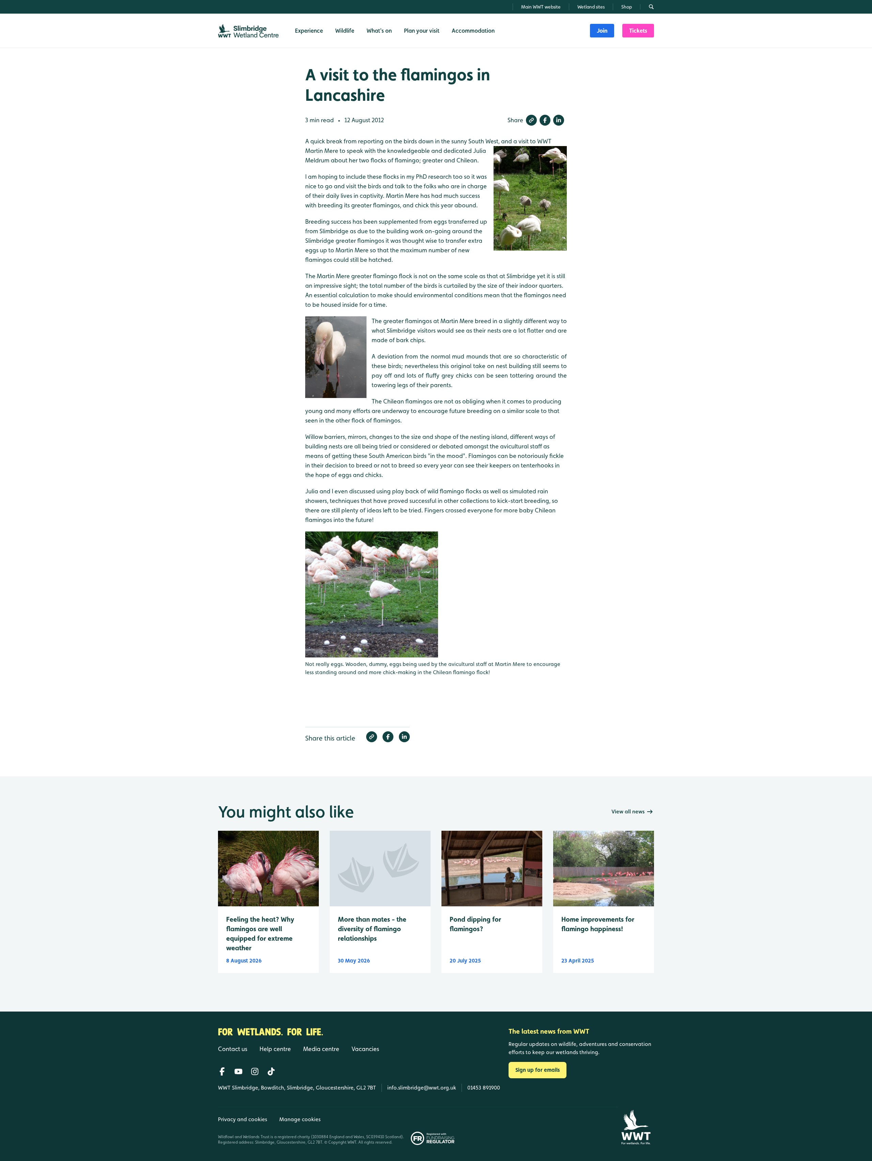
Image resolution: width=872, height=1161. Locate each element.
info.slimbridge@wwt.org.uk (421, 1087)
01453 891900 (483, 1087)
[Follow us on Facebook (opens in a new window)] (222, 1071)
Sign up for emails (537, 1070)
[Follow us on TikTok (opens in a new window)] (271, 1071)
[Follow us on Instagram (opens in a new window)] (255, 1071)
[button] (531, 120)
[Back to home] (636, 1127)
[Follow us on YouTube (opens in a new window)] (238, 1071)
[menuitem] (602, 30)
